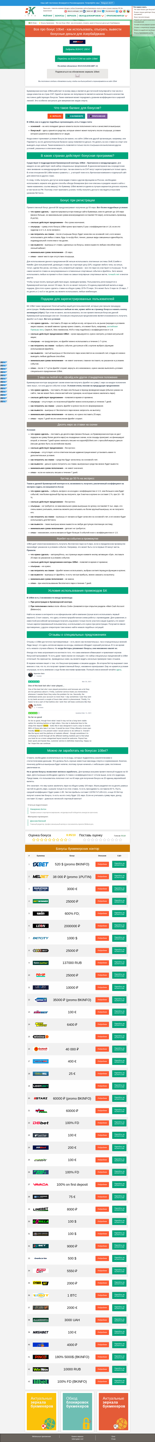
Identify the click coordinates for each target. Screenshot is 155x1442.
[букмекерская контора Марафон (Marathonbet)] (41, 889)
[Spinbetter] (3, 395)
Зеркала (71, 16)
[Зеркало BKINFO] (30, 11)
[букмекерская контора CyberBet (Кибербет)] (41, 1283)
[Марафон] (3, 369)
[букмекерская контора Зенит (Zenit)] (40, 1000)
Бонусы (59, 16)
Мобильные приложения (41, 1436)
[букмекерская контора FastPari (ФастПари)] (41, 1172)
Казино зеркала (77, 1436)
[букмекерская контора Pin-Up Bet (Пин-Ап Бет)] (41, 975)
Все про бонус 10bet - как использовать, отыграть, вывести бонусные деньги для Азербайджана (77, 31)
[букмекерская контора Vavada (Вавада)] (41, 1184)
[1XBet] (3, 362)
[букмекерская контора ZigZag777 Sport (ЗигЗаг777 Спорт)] (41, 1344)
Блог (113, 1436)
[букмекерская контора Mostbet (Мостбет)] (41, 950)
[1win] (3, 382)
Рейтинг (48, 16)
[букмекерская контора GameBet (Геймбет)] (41, 1320)
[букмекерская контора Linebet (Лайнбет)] (41, 1209)
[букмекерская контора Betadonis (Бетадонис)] (41, 1197)
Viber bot (90, 11)
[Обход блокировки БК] (77, 1412)
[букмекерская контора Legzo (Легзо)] (41, 987)
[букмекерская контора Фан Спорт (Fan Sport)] (41, 1160)
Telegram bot (111, 11)
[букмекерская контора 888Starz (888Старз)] (41, 1098)
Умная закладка (73, 11)
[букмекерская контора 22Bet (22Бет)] (41, 1246)
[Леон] (3, 385)
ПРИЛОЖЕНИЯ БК (115, 16)
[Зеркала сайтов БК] (41, 1412)
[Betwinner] (3, 375)
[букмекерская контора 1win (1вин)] (41, 913)
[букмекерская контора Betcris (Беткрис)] (41, 1258)
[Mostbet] (3, 391)
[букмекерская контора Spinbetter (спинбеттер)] (41, 963)
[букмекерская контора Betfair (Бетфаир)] (41, 1135)
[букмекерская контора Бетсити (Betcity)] (41, 938)
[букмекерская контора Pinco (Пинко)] (41, 1357)
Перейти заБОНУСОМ (119, 864)
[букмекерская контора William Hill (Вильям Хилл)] (41, 1073)
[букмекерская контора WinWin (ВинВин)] (41, 1369)
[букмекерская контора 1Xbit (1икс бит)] (41, 1295)
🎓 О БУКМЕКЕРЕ (75, 116)
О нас (113, 1439)
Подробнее (102, 864)
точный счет (113, 274)
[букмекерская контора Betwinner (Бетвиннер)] (41, 901)
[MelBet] (3, 365)
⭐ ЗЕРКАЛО (55, 116)
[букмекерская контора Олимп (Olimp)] (41, 1049)
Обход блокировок (90, 16)
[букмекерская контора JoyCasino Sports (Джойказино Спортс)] (41, 1308)
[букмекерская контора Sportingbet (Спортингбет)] (41, 1061)
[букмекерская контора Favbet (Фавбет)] (41, 1012)
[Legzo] (3, 401)
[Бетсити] (3, 388)
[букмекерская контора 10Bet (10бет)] (41, 1147)
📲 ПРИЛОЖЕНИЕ (97, 116)
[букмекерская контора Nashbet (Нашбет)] (41, 1332)
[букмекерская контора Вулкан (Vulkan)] (41, 1110)
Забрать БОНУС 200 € (77, 49)
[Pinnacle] (3, 372)
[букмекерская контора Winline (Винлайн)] (41, 1036)
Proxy (99, 11)
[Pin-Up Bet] (3, 398)
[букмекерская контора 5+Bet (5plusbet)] (41, 1270)
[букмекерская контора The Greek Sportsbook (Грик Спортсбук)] (41, 1234)
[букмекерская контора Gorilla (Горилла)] (41, 1221)
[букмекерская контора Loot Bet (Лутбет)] (41, 1086)
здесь (119, 670)
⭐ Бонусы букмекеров (46, 23)
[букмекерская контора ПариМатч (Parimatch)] (41, 1024)
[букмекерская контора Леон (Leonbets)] (41, 926)
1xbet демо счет (77, 1439)
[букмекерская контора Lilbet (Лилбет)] (41, 1381)
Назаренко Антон (38, 809)
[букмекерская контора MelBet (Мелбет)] (41, 876)
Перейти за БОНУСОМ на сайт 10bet (77, 58)
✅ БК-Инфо (32, 23)
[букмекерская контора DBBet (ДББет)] (41, 1123)
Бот (81, 11)
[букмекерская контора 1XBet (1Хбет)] (41, 864)
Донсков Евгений (38, 821)
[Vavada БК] (3, 378)
